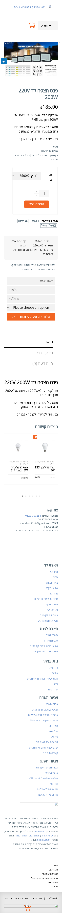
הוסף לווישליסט (49, 221)
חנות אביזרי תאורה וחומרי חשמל (42, 678)
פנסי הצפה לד (51, 640)
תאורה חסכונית (43, 840)
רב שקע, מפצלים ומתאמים (45, 709)
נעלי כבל (53, 783)
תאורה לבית (34, 835)
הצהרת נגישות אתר (50, 874)
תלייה (55, 577)
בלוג (56, 684)
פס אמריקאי (52, 609)
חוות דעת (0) (42, 364)
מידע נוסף (45, 353)
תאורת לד (48, 254)
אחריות (55, 151)
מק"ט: (55, 147)
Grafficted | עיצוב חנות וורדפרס (41, 898)
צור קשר (54, 887)
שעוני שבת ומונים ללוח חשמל (43, 747)
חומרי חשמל (39, 831)
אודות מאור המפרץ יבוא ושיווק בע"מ (44, 878)
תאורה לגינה (52, 635)
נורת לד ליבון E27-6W (45, 469)
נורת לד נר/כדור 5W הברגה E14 (19, 469)
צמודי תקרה (52, 582)
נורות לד (16, 462)
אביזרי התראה (51, 773)
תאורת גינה (32, 250)
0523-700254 (33, 515)
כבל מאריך (53, 731)
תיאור (48, 342)
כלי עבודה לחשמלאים (47, 789)
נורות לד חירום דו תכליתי (46, 599)
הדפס (21, 221)
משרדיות (53, 726)
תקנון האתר (53, 870)
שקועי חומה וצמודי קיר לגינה (44, 646)
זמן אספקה (53, 155)
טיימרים (54, 736)
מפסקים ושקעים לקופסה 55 (44, 720)
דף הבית (53, 667)
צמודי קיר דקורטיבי (49, 615)
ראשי (56, 865)
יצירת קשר (53, 689)
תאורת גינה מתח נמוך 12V (44, 651)
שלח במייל (47, 225)
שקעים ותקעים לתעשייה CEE (43, 778)
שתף (34, 221)
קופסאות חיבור (50, 753)
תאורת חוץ (19, 250)
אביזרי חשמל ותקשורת (47, 767)
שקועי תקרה (51, 588)
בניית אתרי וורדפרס (14, 898)
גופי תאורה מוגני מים (48, 620)
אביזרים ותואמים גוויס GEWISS (43, 715)
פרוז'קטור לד (46, 250)
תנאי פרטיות (53, 882)
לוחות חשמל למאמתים (47, 742)
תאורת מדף (52, 604)
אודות (55, 673)
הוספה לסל (36, 204)
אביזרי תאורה (51, 704)
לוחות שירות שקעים (48, 794)
